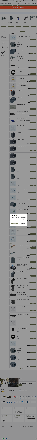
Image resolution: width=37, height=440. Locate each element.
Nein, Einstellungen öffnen (22, 223)
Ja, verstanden (14, 223)
